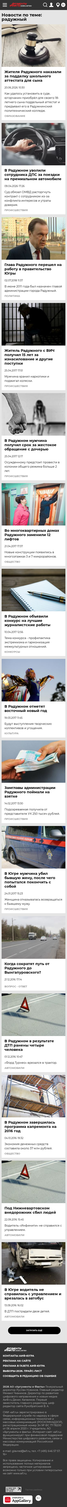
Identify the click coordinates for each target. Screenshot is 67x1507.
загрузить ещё (34, 1330)
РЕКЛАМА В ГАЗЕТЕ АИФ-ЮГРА (24, 1365)
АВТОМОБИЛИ (14, 1068)
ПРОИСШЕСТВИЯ (16, 210)
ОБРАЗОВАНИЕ (14, 116)
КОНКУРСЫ (12, 652)
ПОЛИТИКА (12, 296)
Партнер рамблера (33, 1490)
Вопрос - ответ (15, 986)
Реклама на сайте (17, 1360)
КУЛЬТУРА (11, 733)
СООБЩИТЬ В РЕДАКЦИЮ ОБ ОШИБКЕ (29, 1376)
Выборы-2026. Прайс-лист (22, 1371)
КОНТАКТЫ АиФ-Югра (18, 1355)
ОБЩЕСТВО (12, 562)
